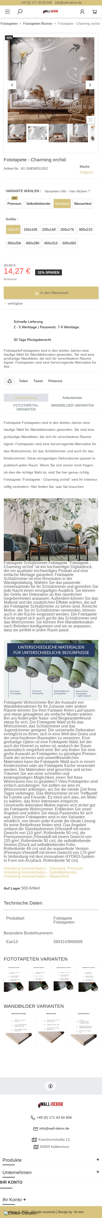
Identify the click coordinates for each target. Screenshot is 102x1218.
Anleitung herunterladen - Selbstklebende (40, 872)
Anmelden (82, 11)
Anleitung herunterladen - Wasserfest (36, 876)
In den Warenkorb (53, 293)
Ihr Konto (11, 1182)
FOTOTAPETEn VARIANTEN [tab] (25, 407)
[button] (10, 380)
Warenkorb (94, 11)
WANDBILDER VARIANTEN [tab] (72, 405)
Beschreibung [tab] (26, 398)
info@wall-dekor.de (68, 2)
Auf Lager (12, 888)
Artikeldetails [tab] (72, 398)
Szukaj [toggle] (20, 11)
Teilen (23, 381)
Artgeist (86, 172)
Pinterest (55, 381)
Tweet (38, 381)
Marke (85, 166)
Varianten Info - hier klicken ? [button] (67, 191)
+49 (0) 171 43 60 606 (36, 2)
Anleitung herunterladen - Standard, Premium (43, 868)
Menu (7, 11)
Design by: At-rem (71, 1212)
